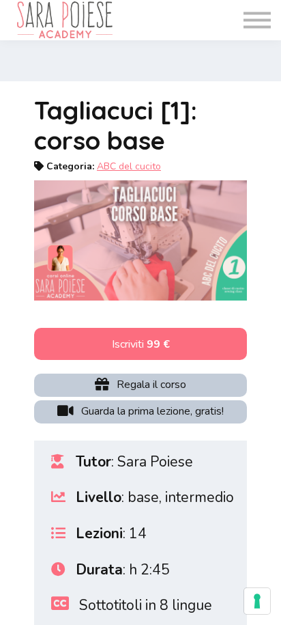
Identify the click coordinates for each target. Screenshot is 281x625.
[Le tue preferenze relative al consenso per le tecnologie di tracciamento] (257, 601)
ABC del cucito (129, 166)
